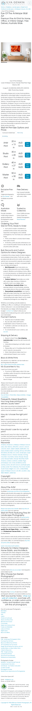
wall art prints (25, 517)
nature (16, 457)
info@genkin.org (9, 679)
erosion (11, 451)
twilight (11, 469)
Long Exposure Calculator (8, 664)
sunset (7, 467)
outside (20, 461)
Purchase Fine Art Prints (7, 641)
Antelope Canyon (24, 444)
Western (6, 473)
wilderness (13, 473)
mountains (10, 457)
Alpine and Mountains (7, 619)
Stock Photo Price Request (8, 655)
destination (23, 448)
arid (5, 447)
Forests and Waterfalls (6, 627)
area (2, 447)
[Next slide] (28, 52)
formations (4, 452)
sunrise (3, 467)
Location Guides (5, 667)
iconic (17, 452)
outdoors (14, 461)
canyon (21, 447)
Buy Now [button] (27, 144)
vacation (24, 471)
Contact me (9, 311)
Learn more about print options (10, 546)
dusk (2, 451)
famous (22, 451)
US (17, 471)
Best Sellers (3, 610)
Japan (3, 616)
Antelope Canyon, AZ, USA (23, 9)
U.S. (15, 469)
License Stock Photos (6, 653)
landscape (23, 452)
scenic (8, 465)
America (3, 444)
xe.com (5, 331)
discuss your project (15, 570)
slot (11, 465)
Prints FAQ (13, 395)
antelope (16, 444)
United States (24, 469)
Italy (2, 614)
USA (19, 471)
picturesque (4, 463)
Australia (3, 612)
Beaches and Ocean (6, 621)
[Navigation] (29, 3)
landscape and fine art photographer (18, 491)
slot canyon (16, 465)
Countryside (4, 623)
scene (24, 463)
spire (28, 465)
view (28, 471)
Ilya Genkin (6, 196)
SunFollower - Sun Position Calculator (10, 665)
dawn (8, 448)
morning (25, 455)
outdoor (9, 461)
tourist (2, 469)
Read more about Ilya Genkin (10, 508)
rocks (13, 463)
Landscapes (16, 7)
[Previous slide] (3, 52)
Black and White (5, 632)
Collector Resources (6, 650)
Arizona (9, 447)
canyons (3, 448)
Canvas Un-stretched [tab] (8, 133)
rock (10, 463)
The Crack (22, 467)
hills (11, 452)
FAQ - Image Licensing (7, 651)
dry (28, 448)
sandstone (18, 463)
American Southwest (6, 618)
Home (3, 7)
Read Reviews (21, 219)
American (10, 444)
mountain (4, 457)
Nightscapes (4, 630)
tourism (28, 467)
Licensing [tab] (5, 136)
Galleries (8, 7)
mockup (12, 592)
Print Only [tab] (20, 133)
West (2, 473)
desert (12, 448)
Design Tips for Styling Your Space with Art (12, 646)
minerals (19, 455)
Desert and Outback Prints (8, 625)
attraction (15, 447)
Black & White (21, 395)
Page (24, 461)
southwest (23, 465)
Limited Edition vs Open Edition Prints (10, 648)
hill (8, 452)
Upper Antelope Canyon (8, 471)
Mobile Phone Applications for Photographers (13, 671)
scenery (3, 465)
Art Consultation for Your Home (9, 644)
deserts (17, 448)
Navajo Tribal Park (19, 459)
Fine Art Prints (5, 395)
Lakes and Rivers (5, 629)
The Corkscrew (14, 467)
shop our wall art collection (16, 597)
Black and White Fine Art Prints (9, 642)
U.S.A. (18, 469)
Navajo (21, 457)
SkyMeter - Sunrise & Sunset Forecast (10, 662)
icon (13, 452)
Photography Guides (6, 669)
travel (6, 469)
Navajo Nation (9, 459)
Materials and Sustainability (8, 657)
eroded (6, 451)
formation (27, 451)
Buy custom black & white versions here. (12, 364)
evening (16, 451)
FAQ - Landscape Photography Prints (10, 639)
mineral (14, 455)
